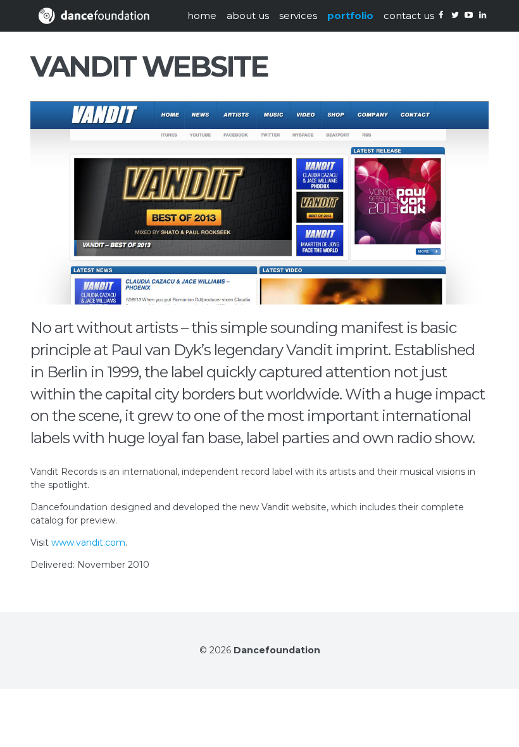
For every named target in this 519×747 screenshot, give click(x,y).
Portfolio (350, 15)
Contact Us (409, 15)
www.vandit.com (88, 542)
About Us (248, 15)
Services (298, 15)
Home (201, 15)
